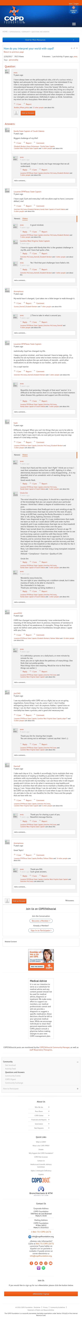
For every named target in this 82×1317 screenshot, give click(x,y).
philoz (27, 107)
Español (41, 1174)
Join (70, 3)
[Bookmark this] (74, 48)
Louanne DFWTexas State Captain (31, 173)
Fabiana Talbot (55, 638)
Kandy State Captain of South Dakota (52, 209)
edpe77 (64, 718)
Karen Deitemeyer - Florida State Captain (40, 146)
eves (75, 56)
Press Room (39, 1111)
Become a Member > (41, 920)
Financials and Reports (38, 1120)
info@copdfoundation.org (41, 1256)
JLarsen (16, 307)
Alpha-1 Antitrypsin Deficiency (41, 1171)
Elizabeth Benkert (20, 146)
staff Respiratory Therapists (41, 1050)
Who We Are (39, 1107)
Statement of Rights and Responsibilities (41, 1310)
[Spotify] (43, 1268)
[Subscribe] (77, 48)
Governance (39, 1124)
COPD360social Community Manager (55, 1047)
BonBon (16, 107)
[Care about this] (71, 48)
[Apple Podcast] (38, 1268)
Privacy (45, 1307)
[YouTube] (50, 1263)
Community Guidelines (57, 1307)
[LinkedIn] (41, 1263)
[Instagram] (46, 1263)
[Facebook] (31, 1263)
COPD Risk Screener (41, 1157)
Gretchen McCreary (50, 173)
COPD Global (39, 1116)
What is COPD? (41, 1142)
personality (13, 60)
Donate (73, 9)
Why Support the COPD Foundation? (41, 1153)
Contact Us (41, 1161)
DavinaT (36, 257)
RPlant (22, 107)
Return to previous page (14, 52)
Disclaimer (37, 1307)
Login (76, 3)
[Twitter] (36, 1263)
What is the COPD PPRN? (41, 1146)
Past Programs (39, 1128)
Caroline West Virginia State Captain (26, 148)
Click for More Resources (35, 40)
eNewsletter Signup (41, 1294)
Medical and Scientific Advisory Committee (41, 1165)
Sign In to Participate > (41, 930)
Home (5, 31)
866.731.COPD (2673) (45, 1243)
